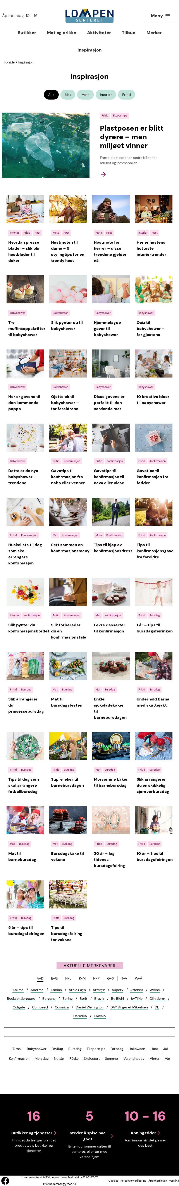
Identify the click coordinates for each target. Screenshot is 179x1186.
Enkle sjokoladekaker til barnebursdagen (110, 708)
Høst (154, 1048)
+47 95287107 (89, 1177)
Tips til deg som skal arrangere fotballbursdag (23, 785)
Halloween (137, 1048)
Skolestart (92, 1058)
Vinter (155, 1058)
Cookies (113, 1181)
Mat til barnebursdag (22, 856)
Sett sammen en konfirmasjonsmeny (70, 548)
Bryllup (57, 1048)
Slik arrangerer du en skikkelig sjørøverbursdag (153, 785)
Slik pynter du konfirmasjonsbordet (28, 628)
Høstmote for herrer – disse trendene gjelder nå (110, 251)
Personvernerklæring (133, 1181)
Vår (167, 1058)
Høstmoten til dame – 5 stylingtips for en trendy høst (67, 251)
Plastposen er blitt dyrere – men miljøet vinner (132, 137)
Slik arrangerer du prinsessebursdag (26, 705)
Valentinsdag (134, 1058)
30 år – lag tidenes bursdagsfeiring (109, 859)
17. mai (16, 1048)
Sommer (111, 1058)
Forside (9, 62)
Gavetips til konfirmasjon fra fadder (153, 477)
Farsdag (116, 1048)
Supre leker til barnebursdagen (67, 782)
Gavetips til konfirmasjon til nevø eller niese (109, 477)
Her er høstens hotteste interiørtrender (151, 248)
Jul (165, 1048)
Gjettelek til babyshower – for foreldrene (65, 402)
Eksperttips (96, 1048)
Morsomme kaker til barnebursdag (111, 782)
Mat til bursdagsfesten (66, 702)
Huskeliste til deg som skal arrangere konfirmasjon (25, 554)
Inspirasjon (25, 62)
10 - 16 (20, 15)
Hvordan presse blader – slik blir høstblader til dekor (24, 251)
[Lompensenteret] (89, 16)
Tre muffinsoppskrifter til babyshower (26, 328)
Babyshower (36, 1048)
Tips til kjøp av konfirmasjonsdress (113, 548)
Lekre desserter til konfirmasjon (109, 628)
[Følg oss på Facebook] (5, 1181)
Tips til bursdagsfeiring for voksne (66, 933)
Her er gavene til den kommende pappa (24, 402)
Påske (74, 1058)
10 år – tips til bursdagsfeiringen (155, 856)
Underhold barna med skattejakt (153, 702)
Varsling (174, 1181)
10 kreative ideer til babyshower (153, 399)
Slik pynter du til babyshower (67, 325)
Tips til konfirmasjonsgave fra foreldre (155, 551)
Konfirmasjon (19, 1058)
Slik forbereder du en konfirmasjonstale (68, 631)
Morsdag (42, 1058)
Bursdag (75, 1048)
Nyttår (59, 1058)
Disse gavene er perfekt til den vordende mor (109, 402)
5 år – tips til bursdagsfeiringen (26, 930)
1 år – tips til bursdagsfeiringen (155, 628)
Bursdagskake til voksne (67, 856)
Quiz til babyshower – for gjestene (151, 328)
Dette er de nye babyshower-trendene (23, 477)
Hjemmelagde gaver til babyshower (107, 328)
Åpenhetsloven (157, 1181)
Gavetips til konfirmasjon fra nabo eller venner (68, 477)
